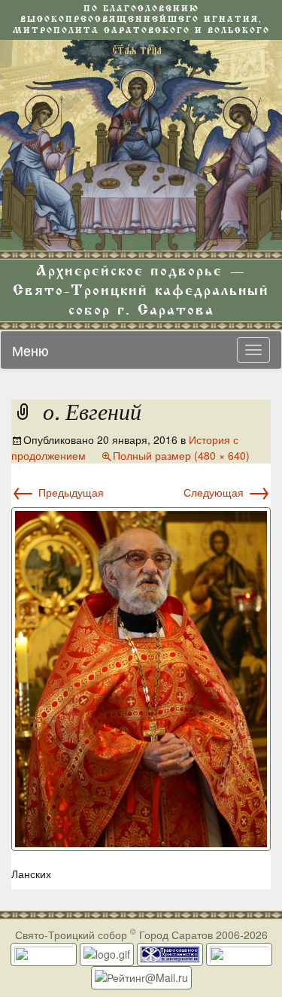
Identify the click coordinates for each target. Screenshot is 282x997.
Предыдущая (57, 492)
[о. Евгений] (141, 677)
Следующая (227, 492)
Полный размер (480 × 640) (181, 455)
